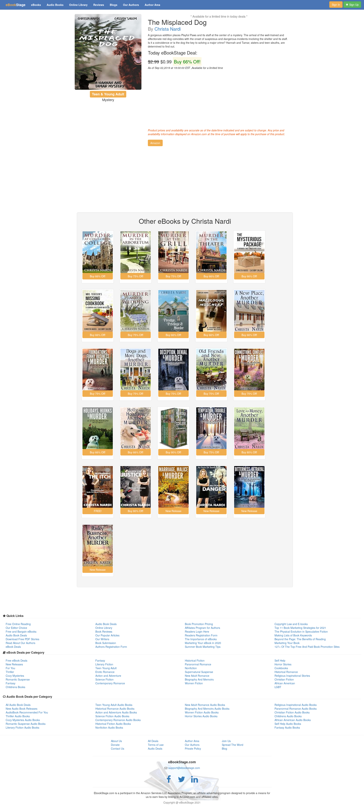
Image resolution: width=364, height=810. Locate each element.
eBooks (36, 5)
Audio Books (55, 5)
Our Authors (131, 5)
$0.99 (174, 61)
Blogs (113, 5)
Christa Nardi (168, 28)
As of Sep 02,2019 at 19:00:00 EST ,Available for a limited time (185, 68)
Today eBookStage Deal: (172, 52)
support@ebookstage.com (184, 768)
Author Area (152, 5)
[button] (155, 143)
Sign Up (353, 4)
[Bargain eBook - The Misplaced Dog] (108, 52)
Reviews (98, 5)
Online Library (78, 5)
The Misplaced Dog (177, 22)
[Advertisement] (219, 98)
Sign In (336, 4)
